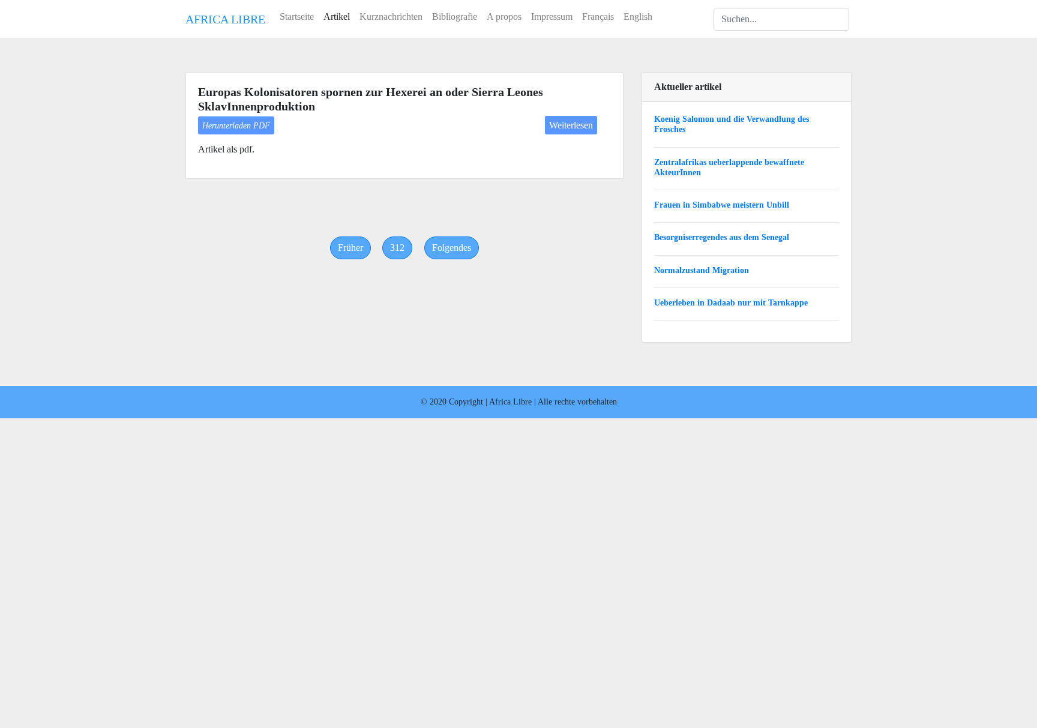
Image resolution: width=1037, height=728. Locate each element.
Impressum (552, 16)
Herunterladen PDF (236, 125)
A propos (504, 16)
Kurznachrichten (390, 16)
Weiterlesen (571, 125)
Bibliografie (454, 16)
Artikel (336, 16)
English (638, 16)
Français (598, 16)
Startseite (297, 16)
